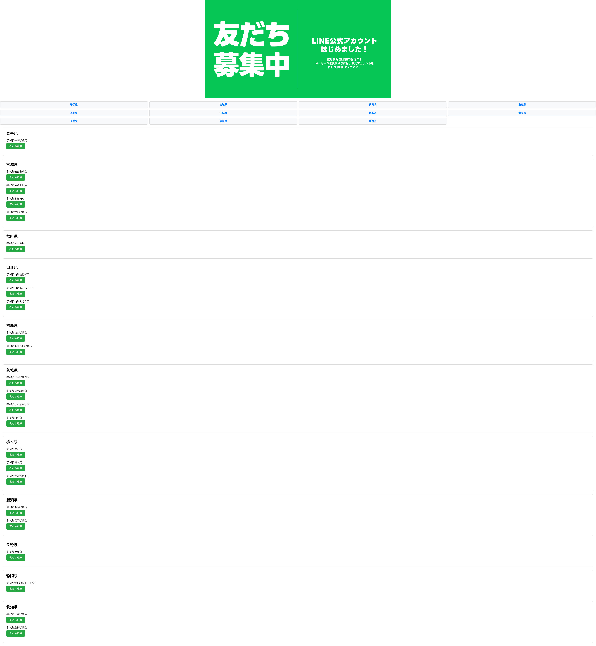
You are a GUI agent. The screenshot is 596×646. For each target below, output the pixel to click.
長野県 (74, 121)
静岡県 (223, 121)
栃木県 (372, 113)
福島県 (74, 113)
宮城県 (223, 104)
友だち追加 (15, 146)
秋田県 (372, 104)
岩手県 (74, 104)
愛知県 (372, 121)
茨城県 (223, 113)
